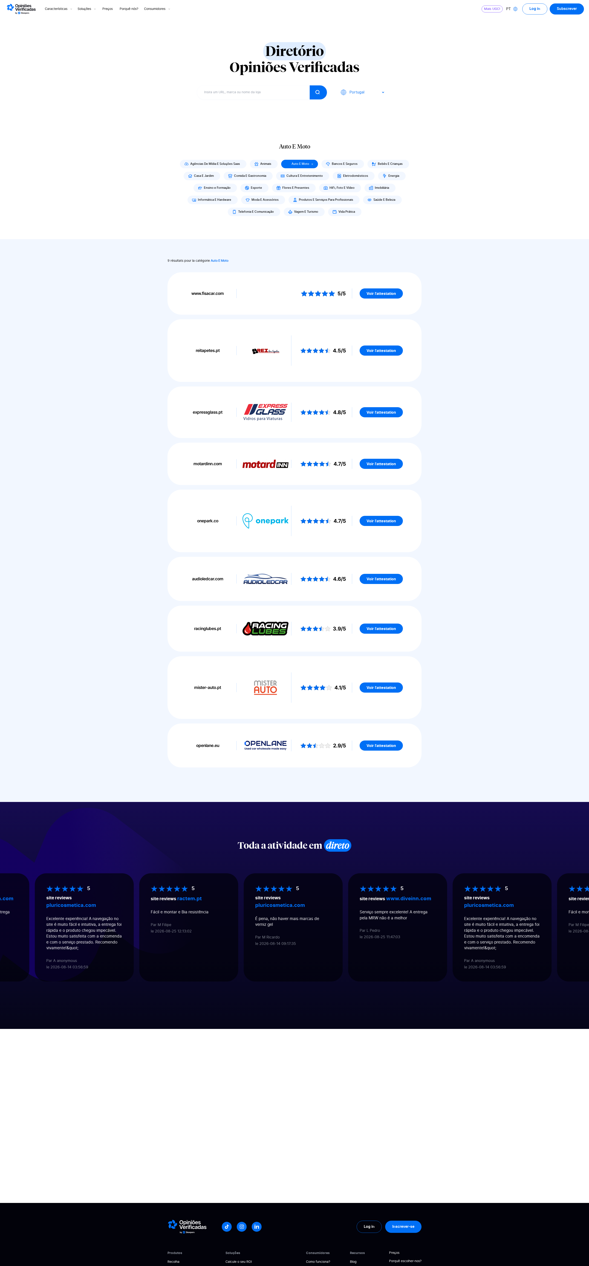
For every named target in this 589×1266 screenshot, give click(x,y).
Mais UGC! (492, 9)
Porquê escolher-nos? (405, 1261)
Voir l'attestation (381, 293)
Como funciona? (318, 1261)
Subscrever (567, 9)
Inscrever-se (403, 1226)
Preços (107, 9)
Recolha (173, 1261)
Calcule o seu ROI (238, 1261)
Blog (353, 1261)
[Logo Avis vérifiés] (21, 9)
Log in (534, 9)
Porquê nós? (129, 9)
